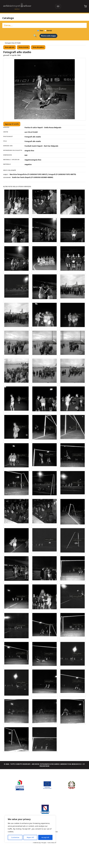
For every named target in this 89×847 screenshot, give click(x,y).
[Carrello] (85, 6)
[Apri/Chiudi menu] (58, 6)
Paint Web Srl (52, 843)
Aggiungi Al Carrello (12, 124)
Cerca (35, 35)
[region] (30, 828)
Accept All (45, 837)
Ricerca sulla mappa (48, 36)
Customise (15, 837)
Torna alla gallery (38, 47)
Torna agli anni (9, 47)
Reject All (30, 837)
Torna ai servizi (23, 47)
